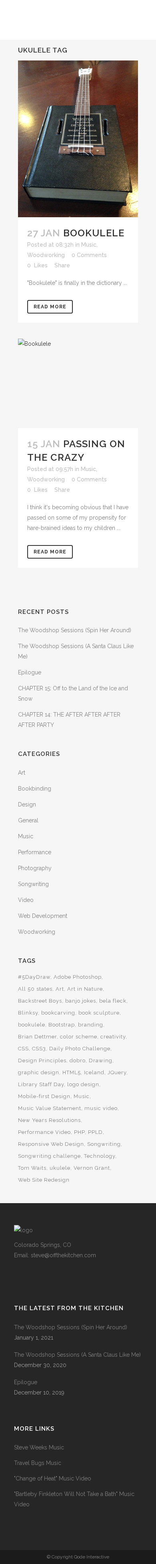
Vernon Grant (92, 1168)
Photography (35, 868)
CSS (23, 1049)
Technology (99, 1156)
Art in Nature (85, 989)
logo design (83, 1084)
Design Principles (42, 1060)
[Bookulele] (78, 138)
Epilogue (29, 672)
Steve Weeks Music (39, 1447)
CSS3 (39, 1049)
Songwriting (33, 884)
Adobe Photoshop (78, 977)
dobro (78, 1060)
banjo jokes (80, 1001)
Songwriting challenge (49, 1156)
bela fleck (112, 1001)
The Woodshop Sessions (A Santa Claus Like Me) (77, 1355)
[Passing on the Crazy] (78, 383)
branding (90, 1025)
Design (27, 804)
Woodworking (46, 255)
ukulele (60, 1168)
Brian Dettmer (37, 1037)
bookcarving (58, 1013)
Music (88, 245)
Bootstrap (61, 1025)
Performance (34, 852)
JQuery (117, 1072)
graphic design (38, 1072)
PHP (79, 1132)
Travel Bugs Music (37, 1463)
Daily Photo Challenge (79, 1049)
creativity (113, 1037)
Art (21, 772)
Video (26, 900)
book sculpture (99, 1013)
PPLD (95, 1132)
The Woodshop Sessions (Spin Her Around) (74, 630)
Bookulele (93, 233)
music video (101, 1108)
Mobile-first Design (44, 1096)
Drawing (100, 1060)
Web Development (42, 916)
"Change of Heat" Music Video (52, 1478)
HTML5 (71, 1072)
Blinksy (28, 1013)
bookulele (31, 1025)
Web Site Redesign (44, 1180)
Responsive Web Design (51, 1144)
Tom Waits (32, 1168)
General (28, 820)
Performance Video (44, 1132)
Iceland (94, 1072)
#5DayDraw (34, 977)
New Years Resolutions (49, 1120)
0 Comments (89, 255)
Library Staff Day (41, 1084)
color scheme (78, 1037)
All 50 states (35, 989)
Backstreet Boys (40, 1001)
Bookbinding (34, 788)
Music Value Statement (49, 1108)
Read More (50, 307)
